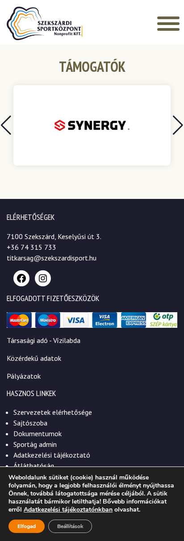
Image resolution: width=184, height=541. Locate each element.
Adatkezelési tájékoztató (51, 454)
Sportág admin (35, 444)
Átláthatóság (33, 465)
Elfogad (26, 526)
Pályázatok (24, 376)
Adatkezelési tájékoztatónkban (68, 509)
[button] (178, 125)
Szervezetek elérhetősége (52, 412)
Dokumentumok (37, 433)
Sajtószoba (30, 422)
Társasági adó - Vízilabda (43, 340)
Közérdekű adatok (34, 358)
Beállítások (70, 526)
